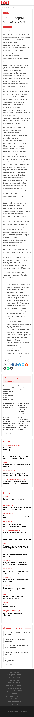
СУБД (5, 462)
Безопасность (8, 26)
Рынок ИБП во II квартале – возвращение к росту (13, 597)
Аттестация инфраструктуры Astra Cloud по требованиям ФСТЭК (15, 457)
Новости (6, 12)
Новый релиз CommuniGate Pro (14, 533)
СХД (4, 543)
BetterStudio (24, 714)
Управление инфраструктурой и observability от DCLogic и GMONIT (15, 482)
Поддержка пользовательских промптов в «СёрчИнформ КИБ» (15, 563)
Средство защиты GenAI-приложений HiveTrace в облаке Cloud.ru (17, 508)
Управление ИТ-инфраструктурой (14, 479)
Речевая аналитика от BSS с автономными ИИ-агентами (13, 500)
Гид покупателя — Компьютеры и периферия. (15, 677)
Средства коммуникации (11, 530)
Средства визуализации (11, 445)
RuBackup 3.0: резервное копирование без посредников (14, 525)
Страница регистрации (14, 696)
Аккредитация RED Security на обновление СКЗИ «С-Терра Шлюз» (16, 474)
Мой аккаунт (14, 699)
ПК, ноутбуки (7, 577)
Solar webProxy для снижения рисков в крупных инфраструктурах (16, 572)
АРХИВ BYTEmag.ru (14, 688)
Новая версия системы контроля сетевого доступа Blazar (15, 589)
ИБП (4, 594)
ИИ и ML (5, 496)
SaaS (15, 470)
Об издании (14, 672)
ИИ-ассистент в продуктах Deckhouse (17, 539)
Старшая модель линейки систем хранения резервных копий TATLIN (15, 547)
